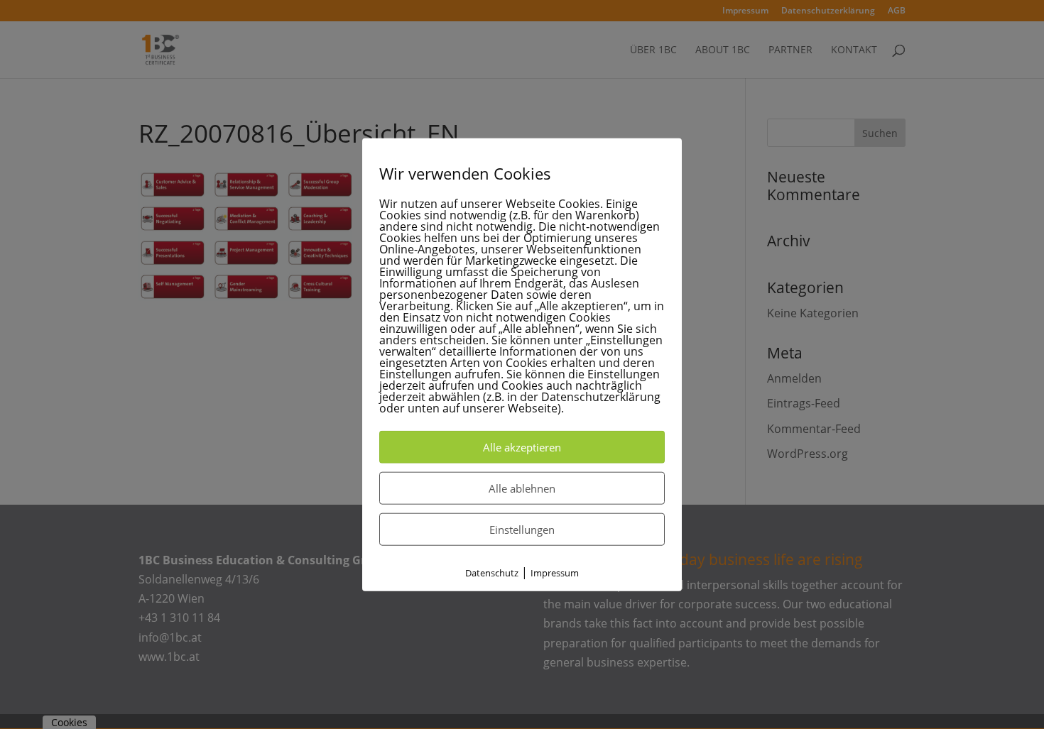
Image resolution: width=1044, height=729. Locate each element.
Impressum (555, 572)
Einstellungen (522, 529)
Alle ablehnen (522, 488)
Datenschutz (491, 572)
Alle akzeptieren (522, 447)
